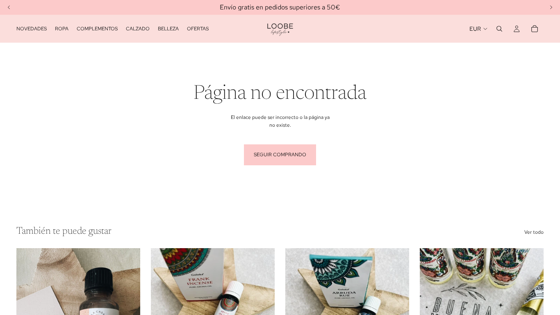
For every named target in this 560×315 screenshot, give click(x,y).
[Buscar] (499, 29)
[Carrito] (535, 29)
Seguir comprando (280, 154)
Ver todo (534, 232)
